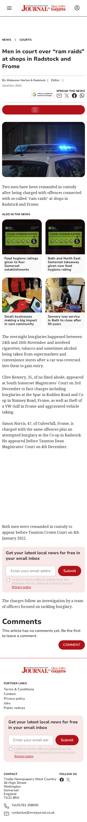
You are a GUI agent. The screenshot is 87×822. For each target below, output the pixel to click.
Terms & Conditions (19, 689)
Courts (25, 40)
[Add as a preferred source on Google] (42, 94)
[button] (9, 8)
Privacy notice (21, 587)
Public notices (14, 708)
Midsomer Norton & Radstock (26, 80)
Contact (10, 694)
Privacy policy (14, 698)
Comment (71, 645)
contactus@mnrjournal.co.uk (33, 813)
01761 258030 (27, 805)
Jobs (7, 703)
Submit (69, 571)
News (6, 40)
